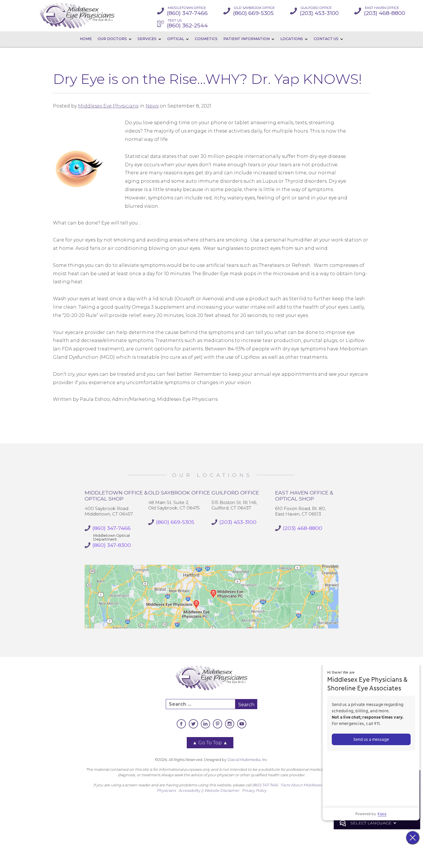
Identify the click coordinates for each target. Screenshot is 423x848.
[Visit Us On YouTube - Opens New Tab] (241, 723)
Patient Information (246, 39)
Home (86, 39)
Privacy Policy (254, 790)
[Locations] (211, 596)
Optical (175, 39)
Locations (291, 39)
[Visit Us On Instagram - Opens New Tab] (229, 723)
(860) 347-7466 (265, 785)
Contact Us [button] (326, 39)
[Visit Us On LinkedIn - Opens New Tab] (205, 723)
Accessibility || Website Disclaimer (208, 790)
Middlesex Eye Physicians (108, 106)
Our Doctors (112, 39)
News (152, 106)
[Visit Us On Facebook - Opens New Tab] (181, 723)
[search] (200, 704)
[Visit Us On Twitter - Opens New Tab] (193, 723)
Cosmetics (206, 39)
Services (147, 39)
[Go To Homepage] (77, 16)
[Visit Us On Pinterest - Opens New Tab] (217, 723)
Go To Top (210, 742)
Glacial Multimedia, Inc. (247, 760)
